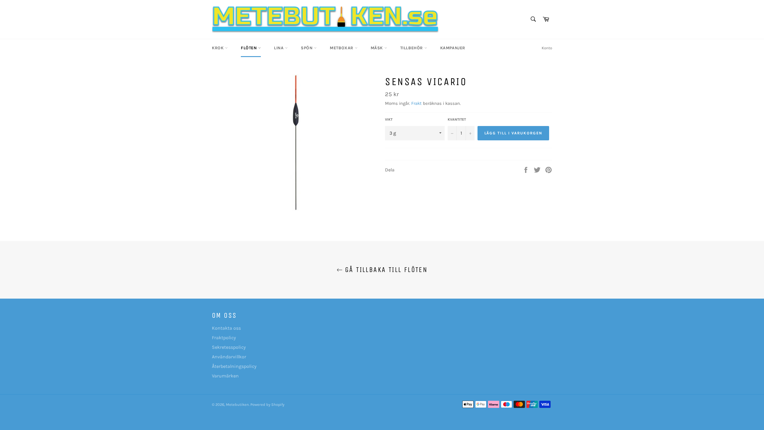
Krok (218, 47)
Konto (547, 48)
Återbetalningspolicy (234, 366)
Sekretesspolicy (229, 347)
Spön (307, 47)
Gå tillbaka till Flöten (385, 269)
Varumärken (225, 376)
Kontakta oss (226, 328)
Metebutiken (237, 404)
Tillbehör (412, 47)
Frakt (416, 103)
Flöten (249, 47)
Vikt (388, 119)
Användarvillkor (229, 357)
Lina (279, 47)
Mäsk (377, 47)
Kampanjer (452, 47)
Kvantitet (457, 119)
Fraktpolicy (224, 337)
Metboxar (342, 47)
